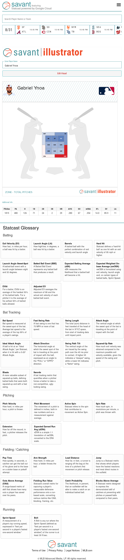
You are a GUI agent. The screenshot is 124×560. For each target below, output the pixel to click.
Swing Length (72, 320)
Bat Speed (8, 320)
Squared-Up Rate (104, 343)
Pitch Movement (42, 403)
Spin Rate (100, 403)
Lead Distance (72, 457)
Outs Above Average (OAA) (13, 482)
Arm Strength (40, 457)
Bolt (36, 517)
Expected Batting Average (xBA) (77, 265)
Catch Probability (73, 480)
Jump (98, 457)
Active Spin (70, 403)
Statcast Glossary (21, 227)
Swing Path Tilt (72, 343)
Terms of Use (39, 550)
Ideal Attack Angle (12, 343)
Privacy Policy (56, 550)
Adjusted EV (40, 286)
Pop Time (7, 457)
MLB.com (87, 550)
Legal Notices (73, 550)
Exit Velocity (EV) (11, 243)
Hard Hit (100, 243)
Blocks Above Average (107, 480)
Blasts (6, 372)
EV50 (5, 286)
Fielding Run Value (43, 480)
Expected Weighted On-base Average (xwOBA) (108, 265)
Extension (7, 426)
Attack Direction (41, 343)
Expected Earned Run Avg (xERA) (44, 428)
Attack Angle (102, 320)
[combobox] (62, 19)
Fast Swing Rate (42, 320)
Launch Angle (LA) (43, 243)
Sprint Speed (9, 517)
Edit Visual (62, 73)
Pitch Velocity (9, 403)
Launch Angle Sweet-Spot (15, 263)
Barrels (68, 243)
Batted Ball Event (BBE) (45, 263)
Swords (37, 372)
